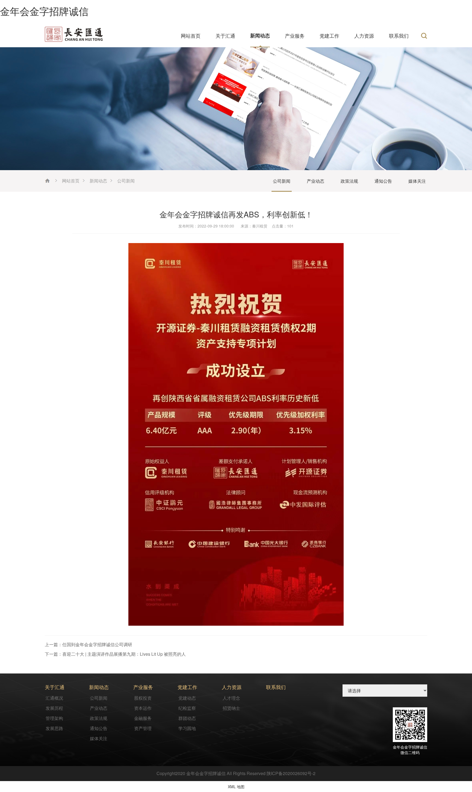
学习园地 (187, 728)
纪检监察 (187, 708)
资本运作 (143, 708)
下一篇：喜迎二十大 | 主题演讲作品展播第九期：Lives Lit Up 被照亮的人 (115, 654)
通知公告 (383, 181)
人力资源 (364, 35)
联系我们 (399, 35)
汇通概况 (54, 698)
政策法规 (349, 181)
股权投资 (143, 698)
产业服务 (295, 35)
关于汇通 (225, 35)
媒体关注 (417, 181)
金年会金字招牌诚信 (44, 11)
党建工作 (329, 35)
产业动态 (315, 181)
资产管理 (143, 728)
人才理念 (231, 698)
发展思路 (54, 728)
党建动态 (187, 698)
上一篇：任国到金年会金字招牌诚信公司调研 (88, 644)
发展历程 (54, 708)
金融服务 (143, 718)
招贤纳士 (231, 708)
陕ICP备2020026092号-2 (291, 773)
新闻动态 (260, 35)
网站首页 (190, 35)
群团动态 (187, 718)
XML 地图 (236, 786)
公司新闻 (126, 181)
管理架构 (54, 718)
